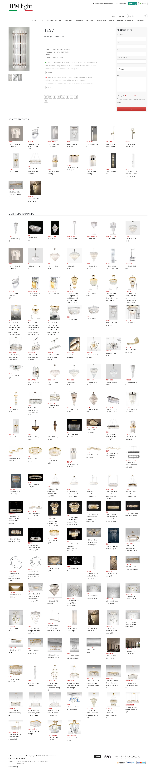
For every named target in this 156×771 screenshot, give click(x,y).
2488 (10, 677)
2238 (29, 434)
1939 (49, 321)
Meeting (89, 21)
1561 (29, 264)
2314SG (31, 592)
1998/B (30, 196)
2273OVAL (12, 592)
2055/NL (50, 352)
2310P (11, 537)
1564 (88, 264)
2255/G (30, 456)
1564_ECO (90, 380)
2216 (68, 432)
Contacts (140, 21)
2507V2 (50, 708)
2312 (68, 515)
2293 (49, 487)
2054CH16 (12, 352)
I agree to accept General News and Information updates (131, 101)
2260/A (69, 165)
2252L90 (11, 190)
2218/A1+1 (110, 142)
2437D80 (109, 626)
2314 (107, 512)
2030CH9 (109, 351)
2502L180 (109, 678)
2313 (88, 512)
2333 (107, 544)
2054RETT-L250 (131, 460)
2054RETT (31, 352)
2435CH (50, 623)
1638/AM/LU (32, 291)
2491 (29, 681)
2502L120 (90, 678)
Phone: (119, 50)
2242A (50, 169)
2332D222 (31, 569)
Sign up (121, 16)
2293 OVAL (110, 489)
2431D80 (12, 626)
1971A (128, 407)
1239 (127, 236)
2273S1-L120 (13, 732)
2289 (29, 482)
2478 (29, 648)
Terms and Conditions (131, 96)
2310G (128, 511)
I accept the (128, 96)
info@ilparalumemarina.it (104, 4)
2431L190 (129, 594)
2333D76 (109, 571)
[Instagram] (130, 756)
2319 (68, 541)
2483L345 (109, 653)
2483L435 (129, 649)
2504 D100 (129, 681)
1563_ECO (70, 380)
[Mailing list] (117, 756)
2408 (68, 566)
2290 (68, 489)
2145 (10, 407)
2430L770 (90, 647)
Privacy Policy (13, 767)
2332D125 (129, 543)
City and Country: (122, 57)
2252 (29, 166)
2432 (29, 626)
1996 (88, 316)
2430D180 (70, 598)
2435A (69, 626)
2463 (107, 169)
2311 (49, 517)
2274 (107, 451)
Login (114, 16)
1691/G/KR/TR (92, 236)
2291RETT (12, 514)
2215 (68, 407)
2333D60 (51, 599)
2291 (88, 489)
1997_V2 (12, 169)
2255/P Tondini (53, 538)
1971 (88, 291)
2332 (88, 538)
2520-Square (52, 735)
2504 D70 (12, 708)
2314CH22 (12, 648)
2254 (10, 456)
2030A (11, 373)
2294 (127, 489)
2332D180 (12, 571)
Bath (41, 21)
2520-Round (71, 735)
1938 (10, 321)
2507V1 (30, 708)
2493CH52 (51, 681)
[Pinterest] (134, 756)
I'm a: (118, 65)
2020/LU (128, 348)
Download (101, 21)
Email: (118, 42)
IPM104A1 (90, 142)
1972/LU (70, 291)
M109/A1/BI (52, 142)
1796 (10, 236)
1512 (29, 235)
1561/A (11, 142)
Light (34, 21)
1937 (29, 321)
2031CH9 (90, 352)
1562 (49, 264)
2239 (49, 434)
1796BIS (128, 380)
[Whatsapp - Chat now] (121, 756)
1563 (68, 264)
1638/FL (109, 264)
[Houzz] (138, 756)
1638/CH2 (129, 264)
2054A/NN (70, 352)
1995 (68, 317)
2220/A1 (128, 142)
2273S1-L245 (130, 705)
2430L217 (90, 593)
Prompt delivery (124, 21)
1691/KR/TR (52, 236)
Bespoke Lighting (54, 21)
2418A (128, 169)
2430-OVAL (110, 599)
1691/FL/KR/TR (72, 236)
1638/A (30, 142)
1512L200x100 (92, 427)
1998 (68, 142)
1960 (107, 291)
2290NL (30, 543)
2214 (88, 407)
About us (68, 21)
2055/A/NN (32, 380)
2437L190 (129, 620)
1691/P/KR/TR (111, 236)
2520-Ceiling (32, 729)
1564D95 (12, 489)
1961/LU (128, 291)
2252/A (89, 169)
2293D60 (109, 708)
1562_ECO (51, 380)
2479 (49, 653)
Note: (118, 75)
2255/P (50, 458)
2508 (68, 704)
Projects (79, 21)
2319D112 (90, 708)
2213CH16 (109, 407)
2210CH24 (51, 403)
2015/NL (128, 320)
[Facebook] (125, 756)
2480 (68, 653)
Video (111, 21)
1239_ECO (109, 380)
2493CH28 (70, 681)
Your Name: (120, 35)
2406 (49, 566)
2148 (29, 406)
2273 (88, 452)
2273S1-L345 (32, 511)
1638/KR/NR (52, 291)
